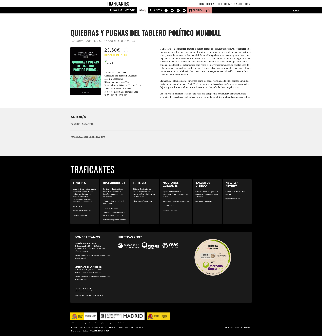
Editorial (210, 4)
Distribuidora (223, 4)
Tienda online (116, 10)
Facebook (166, 10)
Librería (79, 183)
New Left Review (232, 184)
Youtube (184, 10)
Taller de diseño (202, 184)
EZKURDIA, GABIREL (83, 41)
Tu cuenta (197, 10)
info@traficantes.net (83, 291)
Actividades (130, 10)
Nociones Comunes (171, 184)
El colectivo (156, 10)
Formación (238, 4)
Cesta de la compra (208, 10)
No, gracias (245, 327)
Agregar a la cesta (126, 50)
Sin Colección (130, 76)
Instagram (178, 10)
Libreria (200, 4)
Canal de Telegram (80, 215)
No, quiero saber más (100, 330)
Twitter (172, 10)
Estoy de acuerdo (232, 327)
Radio (141, 10)
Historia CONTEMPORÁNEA (125, 92)
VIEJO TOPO (120, 72)
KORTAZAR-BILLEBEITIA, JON (117, 41)
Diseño (248, 4)
